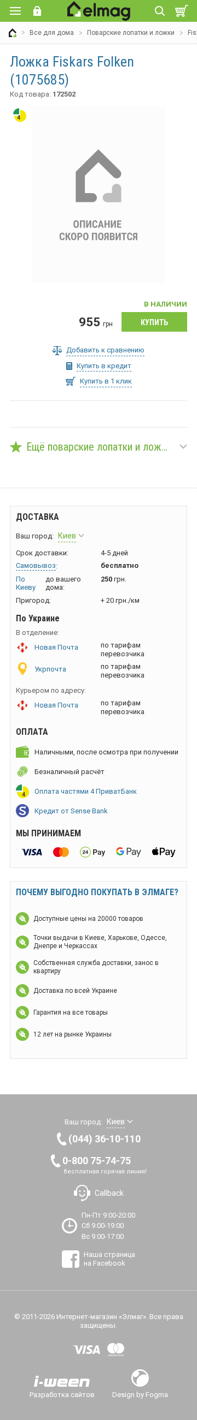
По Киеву (26, 583)
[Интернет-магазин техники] (12, 32)
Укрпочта (50, 669)
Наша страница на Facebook (109, 1258)
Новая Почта (56, 647)
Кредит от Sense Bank (71, 810)
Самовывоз (36, 565)
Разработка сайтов (62, 1394)
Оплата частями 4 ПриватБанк (85, 791)
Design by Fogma (140, 1394)
